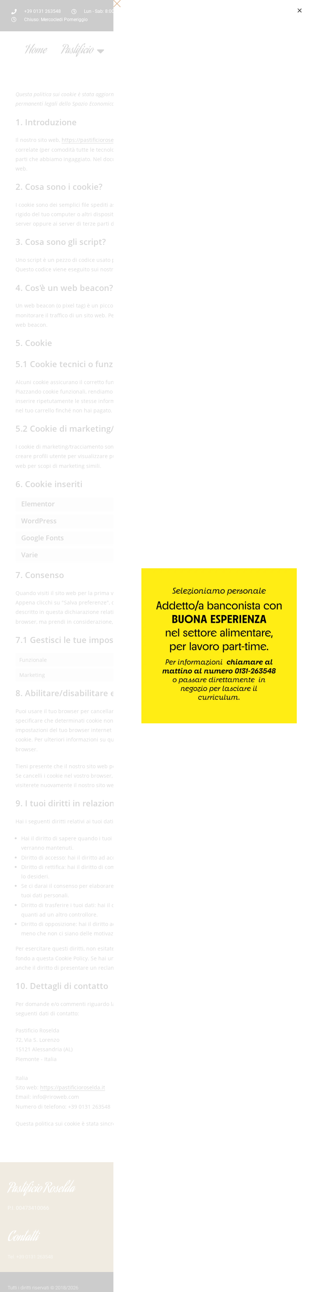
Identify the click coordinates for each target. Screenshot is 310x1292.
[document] (155, 646)
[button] (299, 10)
